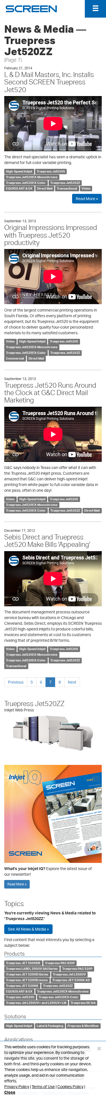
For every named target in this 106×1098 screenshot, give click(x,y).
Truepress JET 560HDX (23, 963)
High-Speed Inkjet (19, 171)
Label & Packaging (50, 1026)
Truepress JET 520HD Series (27, 974)
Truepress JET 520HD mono (27, 980)
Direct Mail (45, 188)
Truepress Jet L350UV (69, 974)
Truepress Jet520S (51, 171)
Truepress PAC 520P (77, 969)
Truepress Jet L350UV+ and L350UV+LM (36, 1003)
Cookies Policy (70, 1086)
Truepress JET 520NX (22, 986)
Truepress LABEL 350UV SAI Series (32, 969)
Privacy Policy (16, 1086)
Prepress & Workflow (83, 1026)
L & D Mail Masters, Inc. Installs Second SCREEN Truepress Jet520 (49, 82)
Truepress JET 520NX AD (71, 980)
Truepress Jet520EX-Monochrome (31, 177)
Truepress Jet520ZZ (65, 183)
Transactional (67, 188)
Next (72, 682)
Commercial (15, 359)
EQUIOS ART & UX (19, 188)
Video (86, 188)
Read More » (87, 198)
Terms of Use (43, 1086)
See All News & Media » (28, 929)
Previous (15, 682)
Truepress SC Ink (83, 1003)
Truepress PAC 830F (60, 963)
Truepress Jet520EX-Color (26, 183)
